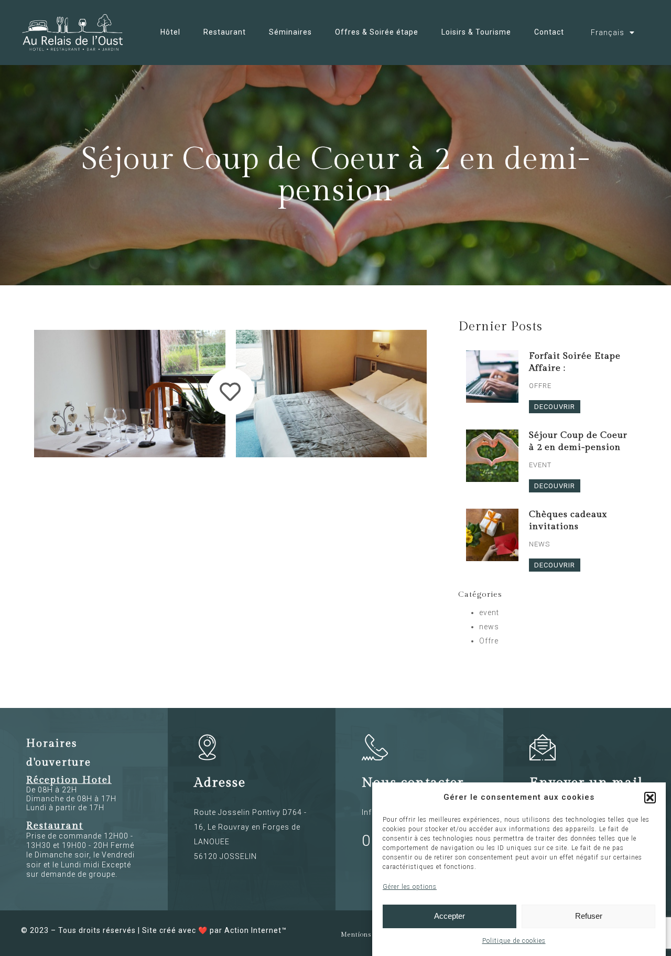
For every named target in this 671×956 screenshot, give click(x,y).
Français (607, 32)
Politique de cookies (514, 940)
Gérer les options (410, 886)
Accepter (449, 916)
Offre (489, 641)
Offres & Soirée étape (376, 32)
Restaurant (224, 32)
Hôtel (170, 32)
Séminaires (290, 32)
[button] (650, 797)
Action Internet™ (255, 930)
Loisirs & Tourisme (476, 32)
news (489, 626)
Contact (549, 32)
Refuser (588, 916)
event (489, 612)
